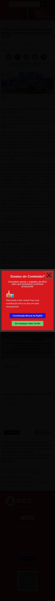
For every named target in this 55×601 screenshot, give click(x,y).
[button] (49, 275)
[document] (27, 300)
